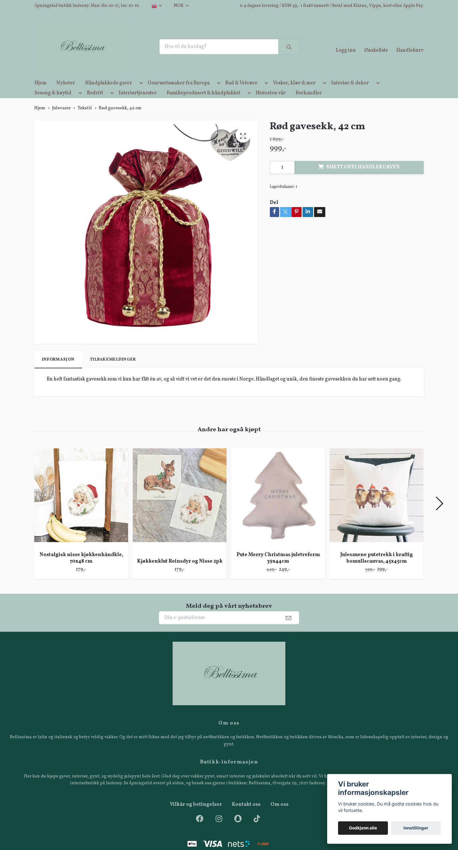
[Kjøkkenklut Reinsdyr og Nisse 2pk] (180, 511)
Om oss (279, 815)
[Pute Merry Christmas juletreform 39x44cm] (278, 508)
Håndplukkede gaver (108, 94)
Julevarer (61, 119)
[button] (140, 95)
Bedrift (95, 104)
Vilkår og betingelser (196, 815)
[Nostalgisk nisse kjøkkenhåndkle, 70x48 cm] (81, 508)
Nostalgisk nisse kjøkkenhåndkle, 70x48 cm (81, 569)
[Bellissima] (91, 52)
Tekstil (85, 119)
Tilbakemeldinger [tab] (113, 370)
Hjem (40, 94)
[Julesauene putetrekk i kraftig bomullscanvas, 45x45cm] (376, 508)
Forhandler (309, 104)
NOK (179, 6)
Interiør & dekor (350, 94)
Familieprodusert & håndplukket (203, 104)
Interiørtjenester (138, 104)
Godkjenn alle (363, 827)
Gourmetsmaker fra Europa (179, 94)
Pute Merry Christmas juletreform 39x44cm (278, 569)
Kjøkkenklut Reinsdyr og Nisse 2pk (179, 572)
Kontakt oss (246, 815)
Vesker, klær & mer (294, 94)
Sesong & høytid (53, 104)
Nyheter (65, 94)
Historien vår (271, 104)
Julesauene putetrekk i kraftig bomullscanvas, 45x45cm (376, 569)
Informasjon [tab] (58, 370)
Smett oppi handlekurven (363, 178)
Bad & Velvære (241, 94)
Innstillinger (415, 827)
